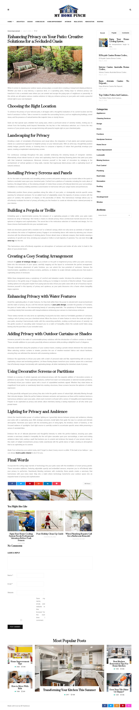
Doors (99, 129)
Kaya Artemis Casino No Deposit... (114, 82)
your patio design (59, 305)
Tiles (98, 192)
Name (10, 575)
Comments (125, 33)
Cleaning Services (104, 118)
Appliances (101, 113)
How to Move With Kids (20, 687)
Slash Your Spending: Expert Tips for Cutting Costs (28, 495)
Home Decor (39, 21)
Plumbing (100, 171)
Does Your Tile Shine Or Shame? (119, 690)
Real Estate (78, 21)
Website (10, 593)
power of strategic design (26, 262)
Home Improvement (54, 21)
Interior (68, 21)
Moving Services (103, 160)
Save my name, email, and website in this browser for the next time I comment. (40, 609)
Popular (114, 33)
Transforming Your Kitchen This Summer (69, 690)
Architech (21, 21)
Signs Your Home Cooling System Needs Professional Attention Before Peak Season (21, 537)
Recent (102, 33)
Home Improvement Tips (20, 662)
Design (30, 21)
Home (10, 21)
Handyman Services (104, 139)
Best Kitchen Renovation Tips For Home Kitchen (119, 663)
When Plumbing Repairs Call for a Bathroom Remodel (79, 535)
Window (100, 202)
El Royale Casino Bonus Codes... (113, 55)
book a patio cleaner (24, 453)
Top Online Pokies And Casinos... (114, 95)
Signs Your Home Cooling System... (119, 40)
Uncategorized (102, 197)
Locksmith (101, 155)
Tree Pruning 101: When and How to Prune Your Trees (72, 495)
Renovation (89, 21)
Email (10, 584)
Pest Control (101, 165)
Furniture (100, 134)
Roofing (100, 21)
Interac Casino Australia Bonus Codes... (114, 68)
